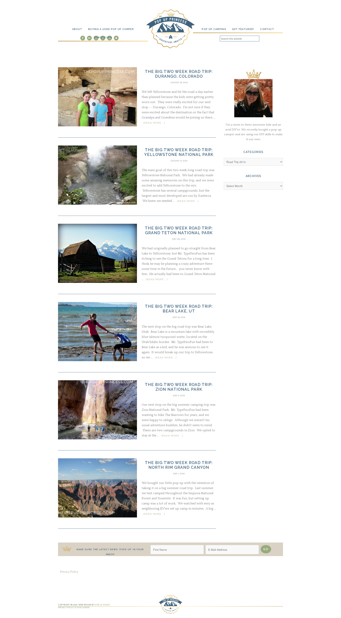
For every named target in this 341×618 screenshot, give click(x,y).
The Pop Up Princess (170, 28)
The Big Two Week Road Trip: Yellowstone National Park (179, 152)
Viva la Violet (102, 605)
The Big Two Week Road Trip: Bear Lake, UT (179, 308)
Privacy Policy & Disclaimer (74, 608)
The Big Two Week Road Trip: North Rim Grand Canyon (179, 465)
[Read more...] (154, 122)
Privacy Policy (69, 571)
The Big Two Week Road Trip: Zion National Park (179, 387)
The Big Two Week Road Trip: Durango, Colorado (179, 74)
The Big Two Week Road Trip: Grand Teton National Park (179, 230)
